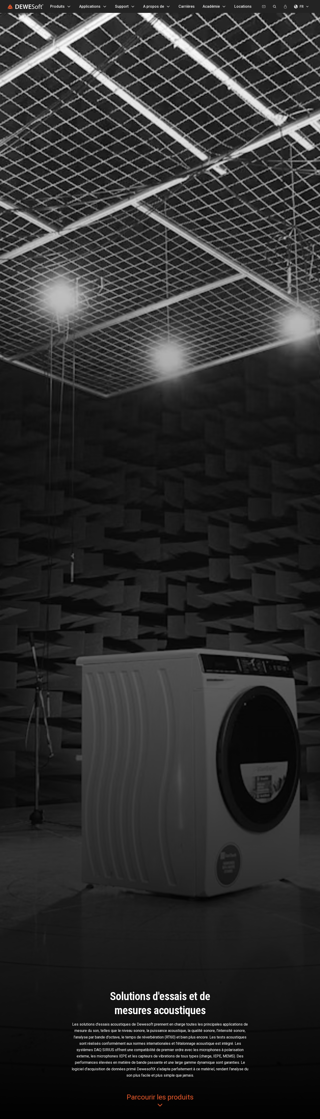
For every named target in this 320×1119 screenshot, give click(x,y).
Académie (211, 6)
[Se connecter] (285, 6)
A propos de (153, 6)
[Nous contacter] (263, 6)
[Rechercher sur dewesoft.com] (274, 6)
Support (122, 6)
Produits (57, 6)
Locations (243, 6)
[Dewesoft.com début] (25, 6)
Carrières (187, 6)
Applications (89, 6)
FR (302, 6)
